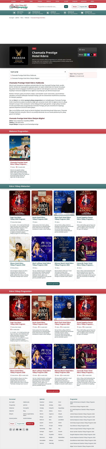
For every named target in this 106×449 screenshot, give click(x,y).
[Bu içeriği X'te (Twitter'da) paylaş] (91, 54)
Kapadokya (83, 1)
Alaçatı (60, 414)
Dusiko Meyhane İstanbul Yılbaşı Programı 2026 (82, 437)
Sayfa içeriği (14, 72)
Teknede (40, 1)
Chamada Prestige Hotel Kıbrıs (38, 17)
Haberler (11, 411)
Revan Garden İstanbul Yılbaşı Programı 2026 (82, 431)
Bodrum (42, 419)
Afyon (57, 1)
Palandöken (61, 437)
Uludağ (66, 1)
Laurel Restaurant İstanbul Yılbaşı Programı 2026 (83, 443)
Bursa (59, 411)
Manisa (60, 434)
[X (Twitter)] (23, 429)
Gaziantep (42, 428)
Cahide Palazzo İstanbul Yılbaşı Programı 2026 (82, 414)
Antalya (49, 1)
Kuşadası (51, 434)
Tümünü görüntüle (53, 284)
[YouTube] (20, 429)
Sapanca (51, 414)
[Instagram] (10, 429)
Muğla (50, 437)
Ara (66, 6)
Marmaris (42, 437)
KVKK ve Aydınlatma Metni (28, 414)
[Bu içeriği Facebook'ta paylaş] (88, 54)
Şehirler (17, 17)
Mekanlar (27, 17)
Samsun (42, 443)
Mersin (41, 414)
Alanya (41, 417)
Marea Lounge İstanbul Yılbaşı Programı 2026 (82, 428)
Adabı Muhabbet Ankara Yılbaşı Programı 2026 (82, 417)
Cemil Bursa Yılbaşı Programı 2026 (79, 406)
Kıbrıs (92, 1)
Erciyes (51, 425)
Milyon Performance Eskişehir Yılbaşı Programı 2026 (82, 402)
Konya (41, 434)
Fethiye (60, 425)
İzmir (31, 1)
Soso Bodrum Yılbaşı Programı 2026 (79, 425)
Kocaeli (60, 431)
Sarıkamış (60, 440)
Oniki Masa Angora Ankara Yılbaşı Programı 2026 (83, 423)
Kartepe (42, 431)
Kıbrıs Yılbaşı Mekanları (19, 186)
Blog (24, 411)
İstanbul (13, 1)
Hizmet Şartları (13, 418)
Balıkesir (60, 417)
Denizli (51, 422)
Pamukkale (42, 440)
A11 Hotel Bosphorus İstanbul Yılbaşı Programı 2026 (82, 410)
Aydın (50, 417)
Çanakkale (61, 419)
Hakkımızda (26, 402)
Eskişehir (74, 1)
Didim (60, 422)
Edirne (41, 425)
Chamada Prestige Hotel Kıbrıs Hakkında (24, 75)
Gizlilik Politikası (27, 418)
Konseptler (26, 408)
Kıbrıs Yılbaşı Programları (20, 291)
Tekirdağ (51, 443)
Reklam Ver (93, 6)
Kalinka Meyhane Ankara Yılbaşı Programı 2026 (82, 420)
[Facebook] (17, 429)
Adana (50, 411)
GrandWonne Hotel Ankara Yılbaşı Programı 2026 (83, 440)
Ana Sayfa (11, 17)
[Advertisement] (53, 31)
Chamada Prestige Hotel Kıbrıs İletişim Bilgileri (25, 78)
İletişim (75, 6)
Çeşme (41, 422)
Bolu (50, 419)
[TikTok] (14, 429)
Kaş (59, 428)
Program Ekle (83, 6)
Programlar (12, 405)
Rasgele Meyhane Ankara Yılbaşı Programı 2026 (82, 434)
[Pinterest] (27, 429)
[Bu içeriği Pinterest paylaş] (94, 54)
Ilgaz (50, 428)
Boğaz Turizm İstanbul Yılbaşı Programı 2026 (82, 446)
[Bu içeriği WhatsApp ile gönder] (85, 54)
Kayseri (51, 431)
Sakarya (51, 440)
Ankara (22, 1)
